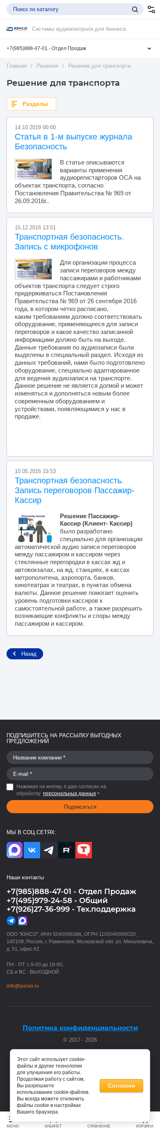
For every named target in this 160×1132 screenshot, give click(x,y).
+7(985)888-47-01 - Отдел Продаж (46, 48)
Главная (17, 66)
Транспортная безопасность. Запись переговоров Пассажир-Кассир (75, 490)
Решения (47, 66)
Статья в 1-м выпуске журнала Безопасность (73, 141)
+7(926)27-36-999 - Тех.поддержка (71, 909)
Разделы (35, 104)
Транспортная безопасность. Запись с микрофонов (69, 241)
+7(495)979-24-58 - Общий (57, 900)
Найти (135, 9)
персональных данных (69, 793)
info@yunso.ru (23, 986)
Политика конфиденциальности (80, 1028)
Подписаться (80, 807)
